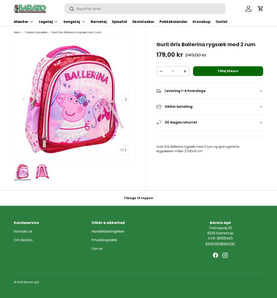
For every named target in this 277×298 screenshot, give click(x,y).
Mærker (21, 21)
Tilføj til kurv (228, 71)
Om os (97, 248)
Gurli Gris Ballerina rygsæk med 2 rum (76, 32)
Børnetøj (99, 21)
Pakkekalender (173, 21)
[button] (260, 8)
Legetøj (46, 21)
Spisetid (119, 21)
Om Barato (23, 240)
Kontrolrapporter (220, 243)
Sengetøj (71, 21)
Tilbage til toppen (138, 198)
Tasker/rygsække (36, 32)
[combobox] (144, 8)
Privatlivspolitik (104, 240)
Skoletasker (143, 21)
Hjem (17, 32)
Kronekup (201, 21)
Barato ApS (31, 282)
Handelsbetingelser (108, 231)
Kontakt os (23, 231)
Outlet (221, 21)
